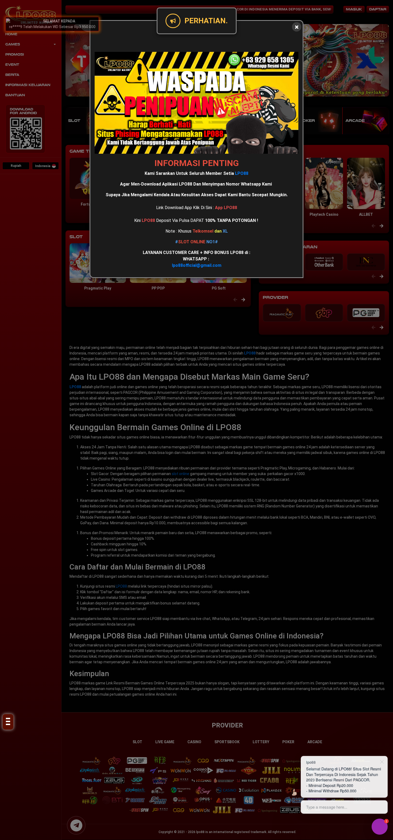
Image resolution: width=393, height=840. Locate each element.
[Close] (296, 27)
